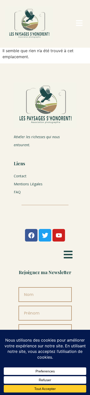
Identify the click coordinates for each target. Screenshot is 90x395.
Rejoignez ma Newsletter (45, 272)
